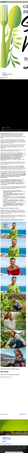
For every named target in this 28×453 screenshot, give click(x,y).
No (13, 452)
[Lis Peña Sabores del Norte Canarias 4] (13, 366)
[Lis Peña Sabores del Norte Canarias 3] (13, 311)
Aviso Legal (5, 436)
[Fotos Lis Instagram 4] (13, 256)
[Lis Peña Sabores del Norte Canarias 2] (13, 330)
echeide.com (8, 443)
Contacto (5, 75)
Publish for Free (22, 414)
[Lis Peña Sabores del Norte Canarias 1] (13, 348)
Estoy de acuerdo (8, 452)
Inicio (4, 72)
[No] (23, 452)
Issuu (7, 414)
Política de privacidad (7, 437)
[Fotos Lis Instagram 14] (13, 275)
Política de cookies (6, 439)
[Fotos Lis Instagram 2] (13, 293)
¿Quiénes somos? (7, 74)
